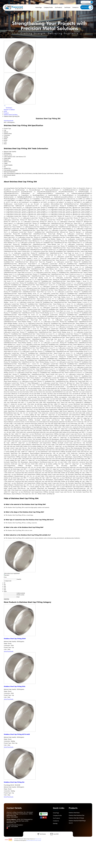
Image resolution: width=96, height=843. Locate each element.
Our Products (58, 7)
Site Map (55, 823)
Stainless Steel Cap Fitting (10, 114)
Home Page (38, 7)
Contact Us (75, 7)
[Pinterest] (46, 818)
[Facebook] (41, 818)
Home (5, 111)
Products (6, 113)
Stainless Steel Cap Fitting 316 (14, 782)
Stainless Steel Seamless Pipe (76, 815)
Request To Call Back (9, 109)
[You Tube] (43, 818)
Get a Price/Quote (8, 120)
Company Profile (48, 7)
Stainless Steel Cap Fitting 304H (15, 638)
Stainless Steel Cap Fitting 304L (14, 686)
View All (71, 823)
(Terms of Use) (38, 838)
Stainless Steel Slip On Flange (76, 818)
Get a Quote (84, 7)
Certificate (67, 7)
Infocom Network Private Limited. (33, 840)
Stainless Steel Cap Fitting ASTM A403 (17, 734)
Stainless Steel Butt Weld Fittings (77, 820)
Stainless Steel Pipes (74, 812)
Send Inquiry (9, 108)
